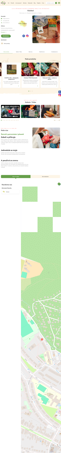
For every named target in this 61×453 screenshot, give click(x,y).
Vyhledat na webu (50, 3)
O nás (43, 3)
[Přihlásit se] (59, 3)
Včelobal (40, 13)
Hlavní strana (22, 13)
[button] (42, 339)
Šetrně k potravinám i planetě (12, 134)
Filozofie (12, 3)
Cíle (8, 3)
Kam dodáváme (45, 176)
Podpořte (38, 3)
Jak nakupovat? (18, 3)
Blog (35, 3)
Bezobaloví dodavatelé (31, 13)
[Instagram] (27, 36)
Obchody (24, 3)
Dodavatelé (30, 3)
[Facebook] (23, 36)
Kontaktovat (6, 36)
